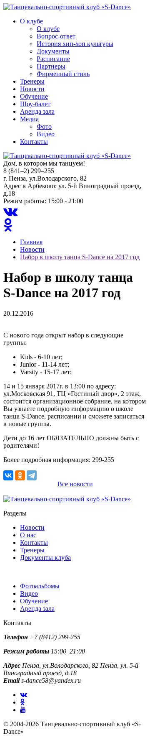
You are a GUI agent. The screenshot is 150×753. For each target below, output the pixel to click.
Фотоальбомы (40, 586)
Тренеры (32, 81)
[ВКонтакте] (8, 475)
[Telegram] (32, 475)
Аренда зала (37, 111)
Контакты (34, 141)
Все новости (75, 484)
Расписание (53, 58)
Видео (46, 134)
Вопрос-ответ (56, 36)
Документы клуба (45, 557)
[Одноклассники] (20, 475)
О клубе (31, 21)
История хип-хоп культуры (75, 43)
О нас (28, 535)
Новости (32, 88)
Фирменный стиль (63, 73)
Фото (44, 126)
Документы (53, 51)
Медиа (29, 119)
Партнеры (51, 66)
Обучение (34, 96)
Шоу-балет (35, 103)
